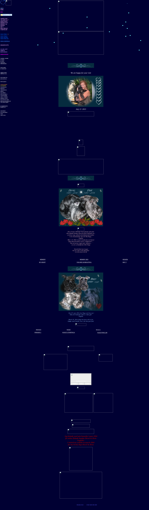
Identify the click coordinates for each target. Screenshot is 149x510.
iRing (79, 381)
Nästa (87, 383)
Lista (81, 383)
